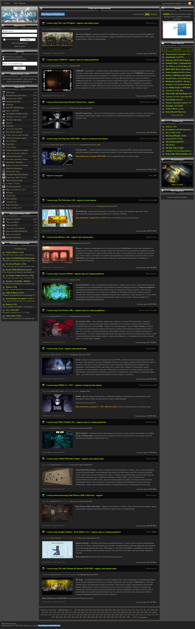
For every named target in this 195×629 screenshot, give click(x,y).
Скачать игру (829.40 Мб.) (146, 526)
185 (76, 617)
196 (120, 617)
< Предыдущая (63, 610)
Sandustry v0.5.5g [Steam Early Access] (180, 84)
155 (65, 615)
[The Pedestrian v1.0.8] (57, 226)
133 (94, 612)
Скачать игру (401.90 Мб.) (146, 379)
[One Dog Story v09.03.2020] (57, 165)
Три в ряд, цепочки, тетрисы (17, 159)
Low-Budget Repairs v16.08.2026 (178, 87)
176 (148, 615)
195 (116, 617)
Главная (7, 3)
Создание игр (11, 202)
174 (141, 615)
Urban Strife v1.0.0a (13, 316)
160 (85, 615)
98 (76, 610)
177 (152, 615)
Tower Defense (11, 141)
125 (62, 612)
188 (88, 617)
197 (124, 617)
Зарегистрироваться (19, 43)
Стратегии (10, 144)
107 (110, 610)
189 (92, 617)
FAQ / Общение (20, 3)
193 (108, 617)
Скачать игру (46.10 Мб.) (146, 304)
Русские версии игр (13, 186)
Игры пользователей (14, 180)
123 (54, 612)
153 (57, 615)
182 (65, 617)
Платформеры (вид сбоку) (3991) (80, 29)
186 (80, 617)
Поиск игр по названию (14, 57)
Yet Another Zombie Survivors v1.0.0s (20, 275)
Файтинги (10, 126)
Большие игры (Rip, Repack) (17, 174)
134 (98, 612)
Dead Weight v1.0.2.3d (174, 100)
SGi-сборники (11, 199)
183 (68, 617)
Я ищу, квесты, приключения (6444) (81, 108)
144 (138, 612)
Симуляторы (11, 147)
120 (43, 612)
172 (133, 615)
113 (133, 610)
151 (49, 615)
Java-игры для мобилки (15, 228)
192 (104, 617)
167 (113, 615)
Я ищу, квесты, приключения (17, 135)
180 (57, 617)
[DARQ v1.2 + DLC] (57, 411)
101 (86, 610)
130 (82, 612)
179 (53, 617)
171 (129, 615)
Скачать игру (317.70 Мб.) (146, 342)
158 (77, 615)
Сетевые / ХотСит (13, 183)
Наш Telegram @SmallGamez (53, 14)
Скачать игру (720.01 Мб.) (146, 169)
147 (150, 612)
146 (146, 612)
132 (90, 612)
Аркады (9, 123)
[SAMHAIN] (57, 91)
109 (118, 610)
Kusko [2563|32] (56, 29)
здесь (137, 156)
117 (148, 610)
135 (102, 612)
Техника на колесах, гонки (16, 117)
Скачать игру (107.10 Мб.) (146, 562)
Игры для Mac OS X (14, 208)
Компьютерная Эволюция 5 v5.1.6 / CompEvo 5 (24, 298)
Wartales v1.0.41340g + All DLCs (18, 281)
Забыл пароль (19, 46)
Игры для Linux (12, 205)
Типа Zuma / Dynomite (14, 162)
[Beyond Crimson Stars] (57, 128)
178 (156, 615)
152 (53, 615)
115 (141, 610)
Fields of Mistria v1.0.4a (15, 252)
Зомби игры (10, 196)
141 (126, 612)
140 (122, 612)
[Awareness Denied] (57, 299)
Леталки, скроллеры (14, 120)
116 (144, 610)
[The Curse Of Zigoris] (57, 49)
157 (73, 615)
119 (156, 610)
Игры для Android (13, 219)
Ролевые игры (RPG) (14, 98)
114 (137, 610)
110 (122, 610)
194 (112, 617)
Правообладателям (8, 623)
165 (105, 615)
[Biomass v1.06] (57, 263)
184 (72, 617)
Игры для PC (19, 87)
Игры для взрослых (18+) (16, 189)
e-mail (34, 625)
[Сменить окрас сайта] (189, 3)
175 (145, 615)
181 (61, 617)
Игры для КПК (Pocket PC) (16, 231)
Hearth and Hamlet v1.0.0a (16, 264)
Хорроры (9, 104)
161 (89, 615)
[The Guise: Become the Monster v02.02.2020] (57, 594)
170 (125, 615)
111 (125, 610)
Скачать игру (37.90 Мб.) (146, 452)
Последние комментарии (19, 243)
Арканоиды (10, 92)
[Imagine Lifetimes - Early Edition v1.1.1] (57, 558)
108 (114, 610)
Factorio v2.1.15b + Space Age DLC (179, 97)
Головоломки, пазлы (14, 156)
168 (117, 615)
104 (98, 610)
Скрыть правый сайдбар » (172, 3)
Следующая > (142, 617)
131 (86, 612)
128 (74, 612)
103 (94, 610)
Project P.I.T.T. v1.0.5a (174, 139)
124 (58, 612)
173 (137, 615)
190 (96, 617)
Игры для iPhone (12, 222)
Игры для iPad (12, 225)
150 (45, 615)
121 (47, 612)
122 (51, 612)
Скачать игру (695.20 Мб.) (146, 132)
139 (118, 612)
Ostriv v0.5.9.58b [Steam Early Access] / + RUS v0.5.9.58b (27, 258)
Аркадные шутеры (13, 101)
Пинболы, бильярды (14, 168)
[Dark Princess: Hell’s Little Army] (57, 521)
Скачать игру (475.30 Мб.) (146, 602)
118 (152, 610)
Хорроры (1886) (75, 66)
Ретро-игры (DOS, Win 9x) (16, 177)
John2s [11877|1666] (57, 145)
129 (78, 612)
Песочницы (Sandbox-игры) (17, 114)
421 (134, 617)
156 (69, 615)
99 (79, 610)
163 (97, 615)
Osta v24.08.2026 (12, 310)
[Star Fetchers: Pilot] (57, 336)
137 (110, 612)
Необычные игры (13, 171)
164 (101, 615)
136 (106, 612)
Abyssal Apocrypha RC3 (175, 142)
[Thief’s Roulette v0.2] (57, 448)
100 (82, 610)
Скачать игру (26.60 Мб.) (146, 53)
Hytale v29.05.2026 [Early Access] (18, 270)
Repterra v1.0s (11, 287)
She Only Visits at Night (174, 148)
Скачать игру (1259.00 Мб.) (145, 416)
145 (142, 612)
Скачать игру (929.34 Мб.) (146, 231)
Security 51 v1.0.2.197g (174, 90)
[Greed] (57, 374)
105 (102, 610)
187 (84, 617)
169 (121, 615)
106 (106, 610)
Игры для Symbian (13, 234)
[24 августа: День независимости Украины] (19, 15)
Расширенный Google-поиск (15, 59)
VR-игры (9, 193)
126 (66, 612)
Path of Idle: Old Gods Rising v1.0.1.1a (180, 93)
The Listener (170, 145)
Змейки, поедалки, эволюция (17, 150)
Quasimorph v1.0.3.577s (175, 57)
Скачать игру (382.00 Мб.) (146, 96)
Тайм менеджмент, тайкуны (17, 153)
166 (109, 615)
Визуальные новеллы (14, 132)
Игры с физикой (12, 110)
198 (128, 617)
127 (70, 612)
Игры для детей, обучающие (17, 165)
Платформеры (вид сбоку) (16, 95)
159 (81, 615)
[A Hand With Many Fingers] (57, 484)
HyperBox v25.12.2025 (174, 106)
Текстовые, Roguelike (14, 129)
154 (61, 615)
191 (100, 617)
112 (129, 610)
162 (93, 615)
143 (134, 612)
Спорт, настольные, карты (16, 138)
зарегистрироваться (24, 81)
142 (130, 612)
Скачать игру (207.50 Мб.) (146, 267)
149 (42, 615)
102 (90, 610)
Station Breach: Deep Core (176, 112)
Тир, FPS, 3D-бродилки (15, 107)
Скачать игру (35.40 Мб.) (146, 489)
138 (114, 612)
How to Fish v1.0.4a (173, 133)
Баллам (154, 14)
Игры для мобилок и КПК (19, 213)
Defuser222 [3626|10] (57, 206)
